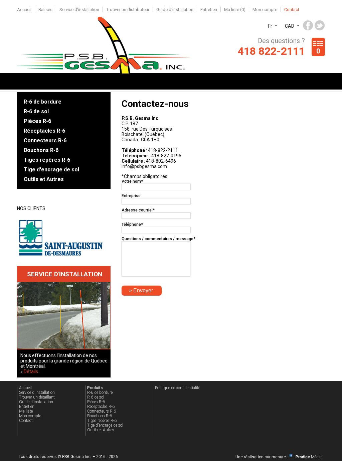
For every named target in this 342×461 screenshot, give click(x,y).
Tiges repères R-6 (47, 160)
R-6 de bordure (42, 102)
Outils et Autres (44, 179)
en (271, 23)
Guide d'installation (174, 9)
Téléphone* (132, 224)
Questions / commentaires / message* (158, 239)
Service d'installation (79, 9)
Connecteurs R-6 (45, 140)
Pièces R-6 (37, 121)
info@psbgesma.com (144, 166)
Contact (291, 9)
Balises (45, 9)
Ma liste (26, 411)
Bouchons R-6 (41, 150)
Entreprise (131, 195)
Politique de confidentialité (177, 388)
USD (289, 23)
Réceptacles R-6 (44, 131)
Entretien (208, 9)
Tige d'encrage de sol (51, 169)
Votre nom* (132, 181)
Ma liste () (234, 9)
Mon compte (264, 9)
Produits (95, 388)
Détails (31, 371)
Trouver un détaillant (37, 397)
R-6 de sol (36, 111)
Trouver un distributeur (127, 9)
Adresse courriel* (138, 210)
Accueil (24, 9)
